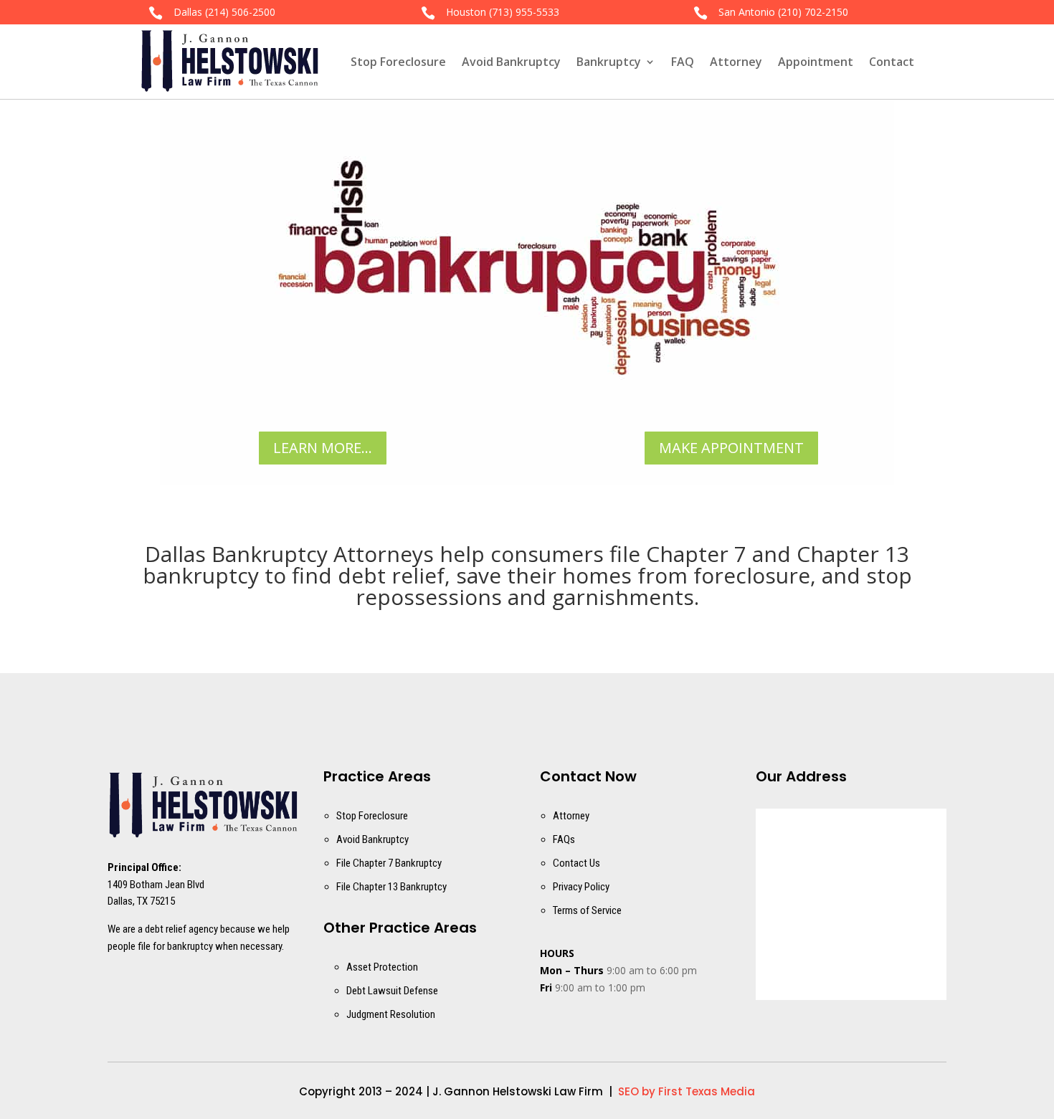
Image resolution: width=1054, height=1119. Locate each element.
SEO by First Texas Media (686, 1091)
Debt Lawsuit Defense (392, 990)
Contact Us (576, 863)
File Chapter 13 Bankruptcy (391, 886)
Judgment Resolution (390, 1014)
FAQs (564, 839)
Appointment (815, 62)
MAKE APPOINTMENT (731, 447)
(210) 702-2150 (813, 12)
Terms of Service (587, 910)
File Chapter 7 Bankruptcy (389, 863)
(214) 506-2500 (240, 12)
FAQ (682, 62)
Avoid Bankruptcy (511, 62)
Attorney (736, 62)
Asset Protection (382, 967)
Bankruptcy (608, 62)
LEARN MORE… (322, 447)
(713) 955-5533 (524, 12)
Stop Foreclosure (398, 62)
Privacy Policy (581, 886)
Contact (891, 62)
